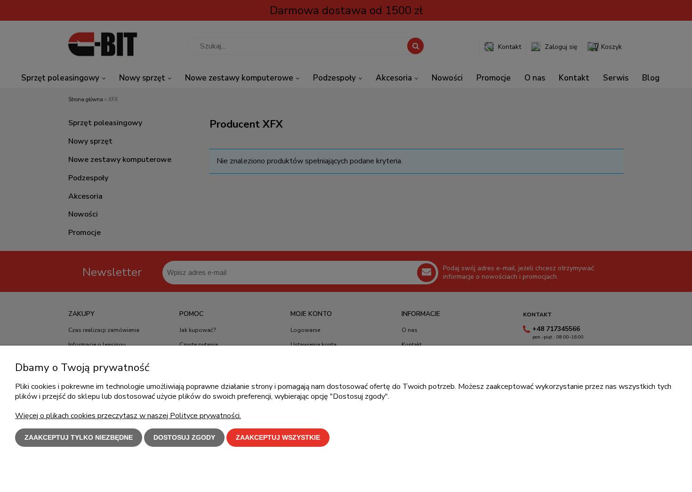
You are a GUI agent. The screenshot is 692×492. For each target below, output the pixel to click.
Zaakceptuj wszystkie (278, 437)
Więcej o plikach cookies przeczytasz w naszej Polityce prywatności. (128, 416)
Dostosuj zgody (184, 437)
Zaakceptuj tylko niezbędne (78, 437)
